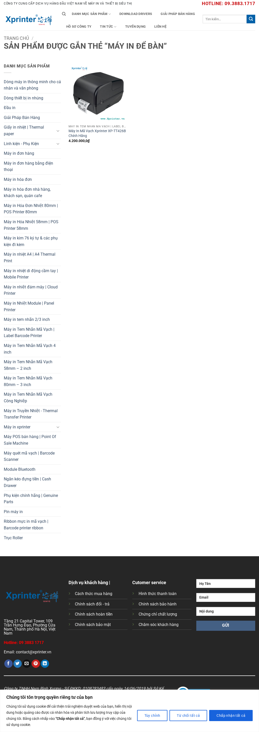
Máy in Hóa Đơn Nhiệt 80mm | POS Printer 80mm (31, 209)
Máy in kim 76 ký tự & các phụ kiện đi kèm (31, 241)
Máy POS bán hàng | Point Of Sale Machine (30, 440)
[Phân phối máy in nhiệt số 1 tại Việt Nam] (29, 19)
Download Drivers (135, 14)
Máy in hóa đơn (18, 179)
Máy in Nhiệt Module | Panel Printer (29, 306)
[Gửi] (251, 19)
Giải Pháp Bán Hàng (178, 14)
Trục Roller (13, 537)
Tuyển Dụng (135, 26)
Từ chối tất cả (188, 715)
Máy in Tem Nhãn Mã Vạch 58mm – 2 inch (28, 365)
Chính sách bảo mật (93, 624)
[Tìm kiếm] (64, 14)
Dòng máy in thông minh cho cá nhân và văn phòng (32, 85)
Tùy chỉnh (152, 715)
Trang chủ (16, 38)
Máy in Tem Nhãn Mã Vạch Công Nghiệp (28, 397)
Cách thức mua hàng (93, 593)
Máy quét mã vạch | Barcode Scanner (29, 456)
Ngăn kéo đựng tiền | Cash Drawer (27, 482)
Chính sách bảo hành (158, 604)
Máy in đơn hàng (19, 153)
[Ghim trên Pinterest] (36, 663)
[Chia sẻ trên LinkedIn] (45, 663)
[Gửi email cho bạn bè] (27, 663)
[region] (129, 711)
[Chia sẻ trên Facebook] (8, 663)
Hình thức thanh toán (158, 593)
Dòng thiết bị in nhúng (23, 98)
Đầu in (9, 107)
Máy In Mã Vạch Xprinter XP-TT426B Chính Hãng (97, 133)
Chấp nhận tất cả (231, 715)
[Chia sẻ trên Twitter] (17, 663)
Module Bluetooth (19, 469)
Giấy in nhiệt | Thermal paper (24, 130)
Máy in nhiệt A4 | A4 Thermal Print (29, 257)
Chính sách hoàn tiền (94, 614)
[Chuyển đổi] (58, 131)
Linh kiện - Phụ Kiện (21, 143)
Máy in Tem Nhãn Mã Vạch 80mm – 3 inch (28, 381)
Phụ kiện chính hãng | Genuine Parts (31, 498)
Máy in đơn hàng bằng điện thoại (28, 166)
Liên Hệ (160, 26)
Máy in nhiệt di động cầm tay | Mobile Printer (31, 274)
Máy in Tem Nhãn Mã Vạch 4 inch (30, 349)
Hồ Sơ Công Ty (78, 26)
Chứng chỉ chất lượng (158, 614)
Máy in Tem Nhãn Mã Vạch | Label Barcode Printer (29, 332)
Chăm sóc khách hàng (159, 624)
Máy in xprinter (17, 427)
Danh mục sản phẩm (89, 14)
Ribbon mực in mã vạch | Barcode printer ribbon (26, 524)
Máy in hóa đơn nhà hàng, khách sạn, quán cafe (27, 192)
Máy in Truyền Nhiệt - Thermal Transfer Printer (31, 414)
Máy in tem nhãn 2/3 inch (27, 319)
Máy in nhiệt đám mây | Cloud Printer (31, 290)
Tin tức (106, 26)
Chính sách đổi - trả (92, 604)
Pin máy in (13, 511)
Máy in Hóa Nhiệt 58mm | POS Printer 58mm (31, 225)
